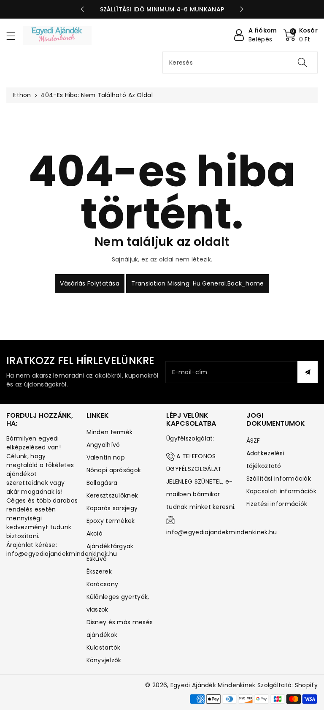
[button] (14, 35)
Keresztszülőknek (112, 495)
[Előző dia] (82, 9)
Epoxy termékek (110, 521)
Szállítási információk (278, 478)
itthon (22, 95)
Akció (94, 533)
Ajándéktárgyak (110, 546)
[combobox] (240, 62)
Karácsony (102, 584)
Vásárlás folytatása (89, 283)
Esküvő (96, 559)
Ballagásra (102, 483)
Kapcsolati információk (281, 491)
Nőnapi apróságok (113, 470)
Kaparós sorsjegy (112, 508)
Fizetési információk (277, 504)
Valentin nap (105, 457)
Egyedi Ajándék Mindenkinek (213, 685)
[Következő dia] (241, 9)
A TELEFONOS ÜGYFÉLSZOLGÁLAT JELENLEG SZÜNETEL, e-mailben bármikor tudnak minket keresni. (201, 481)
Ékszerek (99, 571)
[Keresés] (302, 62)
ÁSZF (253, 440)
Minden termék (109, 432)
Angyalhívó (103, 445)
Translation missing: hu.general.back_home (197, 283)
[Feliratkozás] (307, 372)
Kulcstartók (103, 647)
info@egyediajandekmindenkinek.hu (221, 532)
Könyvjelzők (104, 660)
